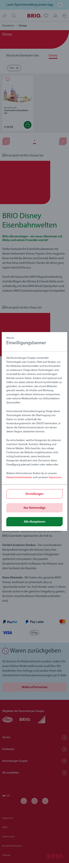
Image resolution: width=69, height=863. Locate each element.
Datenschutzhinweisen (19, 477)
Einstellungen (34, 494)
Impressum (55, 477)
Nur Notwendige (34, 507)
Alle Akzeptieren (34, 521)
